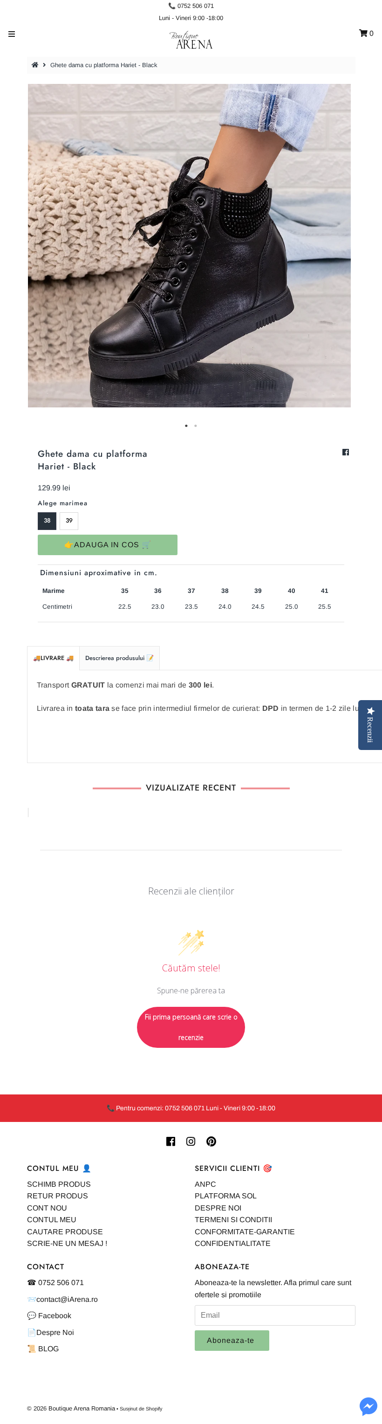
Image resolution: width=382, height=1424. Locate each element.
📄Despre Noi (50, 1332)
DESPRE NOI (218, 1208)
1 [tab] (186, 426)
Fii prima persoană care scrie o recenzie (191, 1027)
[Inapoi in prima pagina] (36, 65)
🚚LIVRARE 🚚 (53, 658)
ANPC (205, 1184)
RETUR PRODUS (57, 1196)
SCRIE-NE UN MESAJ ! (67, 1243)
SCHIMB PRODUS (59, 1184)
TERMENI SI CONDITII (233, 1220)
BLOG (48, 1349)
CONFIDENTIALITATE (233, 1243)
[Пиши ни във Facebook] (368, 1412)
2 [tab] (195, 426)
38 (47, 520)
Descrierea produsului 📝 (119, 658)
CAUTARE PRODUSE (65, 1232)
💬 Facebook (49, 1316)
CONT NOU (47, 1208)
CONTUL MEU (51, 1220)
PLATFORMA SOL (226, 1196)
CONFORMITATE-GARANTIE (245, 1232)
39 (69, 520)
